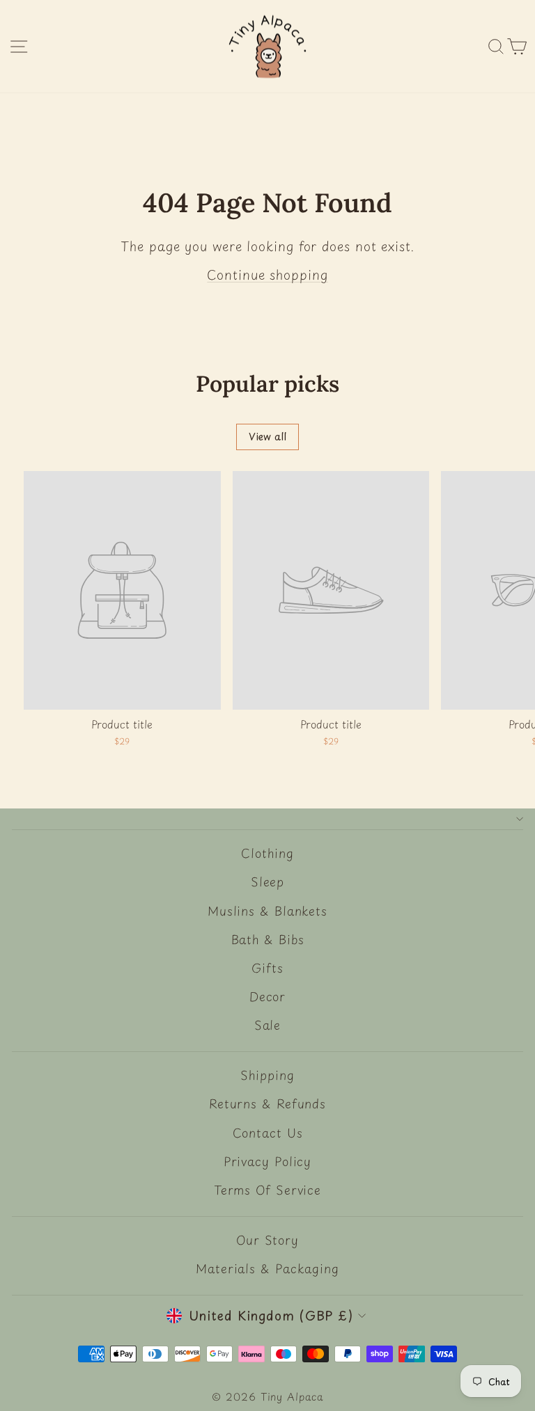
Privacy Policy (268, 1161)
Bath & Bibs (267, 939)
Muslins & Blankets (267, 911)
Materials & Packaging (267, 1268)
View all (267, 436)
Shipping (267, 1075)
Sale (267, 1025)
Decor (267, 996)
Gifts (267, 968)
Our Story (267, 1240)
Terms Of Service (267, 1190)
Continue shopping (267, 274)
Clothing (267, 853)
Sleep (268, 881)
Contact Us (268, 1133)
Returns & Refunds (267, 1103)
